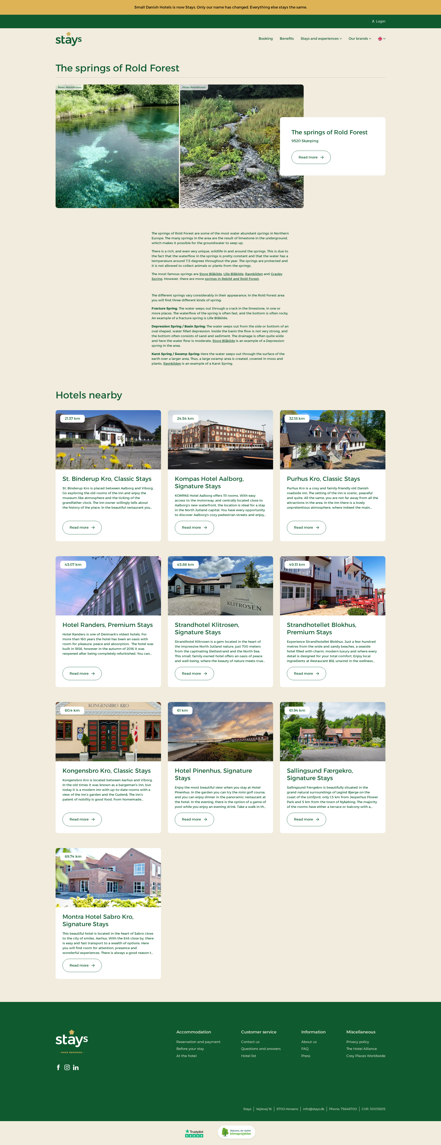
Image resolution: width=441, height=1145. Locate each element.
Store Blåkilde (210, 274)
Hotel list (248, 1056)
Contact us (250, 1042)
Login (380, 21)
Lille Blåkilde (233, 274)
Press (305, 1056)
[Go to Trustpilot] (194, 1133)
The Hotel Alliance (361, 1048)
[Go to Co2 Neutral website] (236, 1133)
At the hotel (186, 1056)
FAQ (304, 1048)
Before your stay (190, 1048)
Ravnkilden (254, 274)
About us (309, 1042)
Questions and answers (261, 1048)
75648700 (349, 1109)
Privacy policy (357, 1042)
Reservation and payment (198, 1042)
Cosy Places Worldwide (365, 1056)
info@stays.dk (313, 1109)
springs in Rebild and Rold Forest (232, 279)
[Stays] (69, 39)
